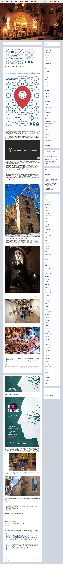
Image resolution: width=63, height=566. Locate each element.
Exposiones (6, 367)
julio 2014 (47, 336)
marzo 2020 (47, 229)
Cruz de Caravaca (48, 77)
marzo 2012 (47, 380)
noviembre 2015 (48, 311)
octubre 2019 (47, 237)
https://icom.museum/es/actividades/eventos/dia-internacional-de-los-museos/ (20, 360)
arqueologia (15, 368)
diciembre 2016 (48, 290)
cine (33, 558)
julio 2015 (47, 317)
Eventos (32, 366)
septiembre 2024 (48, 204)
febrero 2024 (47, 212)
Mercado (46, 109)
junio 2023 (47, 216)
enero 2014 (47, 345)
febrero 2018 (47, 268)
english (46, 82)
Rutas (46, 131)
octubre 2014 (47, 331)
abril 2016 (47, 303)
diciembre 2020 (48, 223)
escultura (37, 558)
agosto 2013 (47, 353)
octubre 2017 (47, 275)
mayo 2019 (47, 245)
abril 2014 (47, 341)
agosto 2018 (47, 259)
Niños (46, 120)
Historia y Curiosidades (49, 102)
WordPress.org (47, 396)
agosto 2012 (47, 372)
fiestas (13, 367)
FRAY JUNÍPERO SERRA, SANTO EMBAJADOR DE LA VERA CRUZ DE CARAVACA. (51, 162)
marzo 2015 (47, 323)
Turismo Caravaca (15, 68)
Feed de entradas (48, 393)
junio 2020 (47, 227)
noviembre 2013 (48, 348)
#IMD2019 (11, 368)
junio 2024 (47, 205)
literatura (21, 559)
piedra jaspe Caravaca (49, 123)
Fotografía (16, 367)
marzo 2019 (47, 248)
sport (46, 137)
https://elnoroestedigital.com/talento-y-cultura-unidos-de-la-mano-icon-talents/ (21, 548)
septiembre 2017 (48, 276)
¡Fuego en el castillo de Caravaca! (51, 156)
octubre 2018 (47, 256)
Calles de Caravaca (48, 65)
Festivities (47, 96)
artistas (23, 368)
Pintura (36, 367)
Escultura (26, 366)
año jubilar (47, 55)
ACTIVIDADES (8, 366)
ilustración (18, 559)
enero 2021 (47, 221)
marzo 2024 (47, 210)
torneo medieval (48, 140)
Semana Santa (47, 134)
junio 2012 (47, 375)
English (50, 1)
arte (18, 368)
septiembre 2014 (48, 333)
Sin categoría (47, 135)
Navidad (46, 118)
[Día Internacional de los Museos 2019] (19, 64)
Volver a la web (56, 1)
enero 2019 (47, 251)
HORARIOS (47, 104)
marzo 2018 (47, 267)
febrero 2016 (47, 306)
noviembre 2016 (48, 292)
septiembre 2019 (48, 238)
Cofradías (47, 71)
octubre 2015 (47, 312)
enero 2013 (47, 364)
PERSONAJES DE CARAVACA (12, 558)
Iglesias (19, 367)
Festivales (47, 93)
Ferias (46, 91)
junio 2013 (47, 356)
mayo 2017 (47, 282)
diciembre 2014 (48, 328)
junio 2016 (47, 300)
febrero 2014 (47, 344)
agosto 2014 (47, 334)
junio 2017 (47, 281)
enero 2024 (47, 213)
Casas (46, 66)
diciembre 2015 (48, 309)
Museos (27, 367)
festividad (10, 367)
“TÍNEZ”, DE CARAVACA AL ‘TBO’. (51, 159)
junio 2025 (47, 199)
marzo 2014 (47, 342)
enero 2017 (47, 289)
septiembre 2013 (48, 352)
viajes (46, 143)
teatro (32, 559)
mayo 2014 (47, 339)
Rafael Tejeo (47, 126)
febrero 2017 (47, 287)
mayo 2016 (47, 301)
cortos (35, 558)
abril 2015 (47, 322)
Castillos (46, 68)
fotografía (10, 559)
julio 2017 (47, 279)
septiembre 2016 (48, 295)
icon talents (14, 559)
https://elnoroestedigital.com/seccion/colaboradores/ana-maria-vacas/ (25, 531)
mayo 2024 (47, 207)
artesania (13, 366)
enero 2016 (47, 308)
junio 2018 (47, 262)
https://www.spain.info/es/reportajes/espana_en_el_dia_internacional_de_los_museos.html (22, 361)
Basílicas (46, 60)
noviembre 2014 (48, 330)
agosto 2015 (47, 315)
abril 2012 (47, 378)
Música (29, 367)
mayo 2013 (47, 358)
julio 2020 (47, 226)
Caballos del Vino (18, 366)
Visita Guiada (47, 145)
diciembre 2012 (48, 366)
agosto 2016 (47, 297)
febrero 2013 (47, 363)
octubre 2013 (47, 350)
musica (24, 559)
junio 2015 (47, 319)
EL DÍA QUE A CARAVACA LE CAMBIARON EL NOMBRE (51, 173)
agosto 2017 (47, 278)
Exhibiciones (36, 366)
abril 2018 (47, 265)
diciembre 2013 (48, 347)
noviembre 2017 (48, 273)
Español (44, 1)
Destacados (47, 80)
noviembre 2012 (48, 367)
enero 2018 (47, 270)
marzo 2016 (47, 304)
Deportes (47, 79)
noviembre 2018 (48, 254)
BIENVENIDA (47, 61)
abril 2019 (47, 246)
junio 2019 (47, 243)
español (30, 366)
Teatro (21, 558)
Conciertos (23, 366)
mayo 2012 (47, 377)
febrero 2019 (47, 249)
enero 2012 (47, 383)
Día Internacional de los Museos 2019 (16, 66)
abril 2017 (47, 284)
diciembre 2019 (48, 234)
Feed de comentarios (49, 395)
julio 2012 (47, 374)
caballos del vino (27, 368)
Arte (11, 366)
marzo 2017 (47, 286)
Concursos (47, 74)
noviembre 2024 (48, 202)
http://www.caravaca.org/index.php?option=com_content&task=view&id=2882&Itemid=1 (22, 544)
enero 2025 (47, 201)
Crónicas (46, 76)
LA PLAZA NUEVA (48, 158)
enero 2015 (47, 326)
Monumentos (23, 367)
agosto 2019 (47, 240)
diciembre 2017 (48, 271)
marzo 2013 (47, 361)
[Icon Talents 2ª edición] (22, 392)
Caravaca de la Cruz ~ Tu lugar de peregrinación (18, 1)
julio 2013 (47, 355)
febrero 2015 (47, 325)
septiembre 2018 (48, 257)
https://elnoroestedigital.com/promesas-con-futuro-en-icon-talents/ (18, 547)
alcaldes (46, 54)
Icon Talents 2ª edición (12, 394)
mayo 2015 (47, 320)
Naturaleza (33, 367)
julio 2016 (47, 298)
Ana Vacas (26, 558)
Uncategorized (48, 142)
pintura (27, 559)
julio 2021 (47, 218)
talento (30, 559)
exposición (6, 559)
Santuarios (47, 132)
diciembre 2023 (48, 215)
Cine (46, 69)
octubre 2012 (47, 369)
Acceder (46, 392)
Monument (47, 110)
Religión (6, 368)
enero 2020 (47, 232)
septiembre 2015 (48, 314)
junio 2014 (47, 337)
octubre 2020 (47, 224)
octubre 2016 (47, 293)
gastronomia (47, 101)
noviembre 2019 (48, 235)
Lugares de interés (48, 107)
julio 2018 (47, 260)
